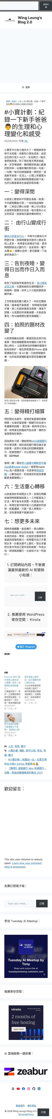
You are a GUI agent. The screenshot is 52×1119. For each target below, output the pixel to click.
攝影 (21, 750)
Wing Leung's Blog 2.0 (30, 20)
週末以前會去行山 (14, 236)
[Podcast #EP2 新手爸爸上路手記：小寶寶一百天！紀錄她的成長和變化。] (14, 692)
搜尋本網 (46, 5)
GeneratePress (26, 1114)
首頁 (8, 101)
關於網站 (31, 1105)
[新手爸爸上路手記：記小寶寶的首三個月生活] (35, 689)
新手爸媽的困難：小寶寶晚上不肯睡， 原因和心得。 (12, 727)
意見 (14, 101)
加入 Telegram (27, 646)
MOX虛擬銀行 (39, 441)
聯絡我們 (20, 1105)
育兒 (39, 750)
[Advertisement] (26, 56)
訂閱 (40, 597)
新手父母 (31, 750)
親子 (23, 746)
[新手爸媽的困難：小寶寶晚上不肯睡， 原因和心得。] (13, 717)
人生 (20, 101)
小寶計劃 (13, 750)
